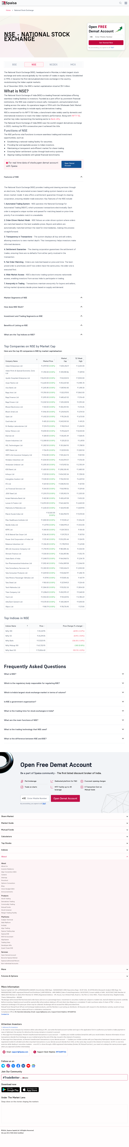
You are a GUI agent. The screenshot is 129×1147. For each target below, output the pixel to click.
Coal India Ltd (11, 421)
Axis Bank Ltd (11, 388)
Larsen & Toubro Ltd (13, 503)
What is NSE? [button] (10, 674)
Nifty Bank (9, 640)
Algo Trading (5, 928)
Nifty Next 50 (11, 650)
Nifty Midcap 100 (12, 645)
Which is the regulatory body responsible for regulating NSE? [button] (32, 683)
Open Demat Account (69, 164)
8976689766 (61, 1052)
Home (8, 10)
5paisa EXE (5, 934)
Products (4, 896)
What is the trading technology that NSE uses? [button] (25, 729)
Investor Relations (7, 869)
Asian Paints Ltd (12, 383)
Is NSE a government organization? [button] (20, 701)
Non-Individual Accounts (9, 963)
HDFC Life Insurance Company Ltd (19, 455)
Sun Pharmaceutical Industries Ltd (19, 563)
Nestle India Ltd (12, 525)
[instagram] (8, 1066)
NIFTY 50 (76, 115)
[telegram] (3, 1066)
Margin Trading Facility (9, 913)
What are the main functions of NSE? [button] (21, 720)
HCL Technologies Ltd (14, 445)
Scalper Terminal (7, 920)
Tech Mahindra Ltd (13, 587)
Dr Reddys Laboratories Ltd (16, 426)
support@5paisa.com (20, 1052)
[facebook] (18, 1066)
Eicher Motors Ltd (13, 431)
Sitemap (4, 878)
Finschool (4, 880)
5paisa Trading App (8, 931)
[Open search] (120, 3)
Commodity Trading (8, 904)
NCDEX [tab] (53, 64)
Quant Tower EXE (7, 948)
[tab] (43, 177)
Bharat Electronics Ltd (14, 407)
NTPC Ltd (9, 530)
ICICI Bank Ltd (11, 469)
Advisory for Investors (10, 1027)
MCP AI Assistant (7, 937)
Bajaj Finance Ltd (12, 397)
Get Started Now (106, 43)
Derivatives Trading (8, 901)
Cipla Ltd (9, 416)
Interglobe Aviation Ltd (14, 479)
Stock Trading (6, 899)
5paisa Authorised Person (10, 961)
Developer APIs (6, 945)
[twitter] (13, 1066)
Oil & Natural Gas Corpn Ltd (16, 534)
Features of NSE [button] (11, 177)
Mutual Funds (6, 907)
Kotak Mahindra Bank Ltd (15, 498)
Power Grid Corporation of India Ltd (19, 539)
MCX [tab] (73, 64)
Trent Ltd (9, 597)
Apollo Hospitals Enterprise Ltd (18, 378)
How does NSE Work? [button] (14, 307)
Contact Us (5, 1014)
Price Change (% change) (72, 626)
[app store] (30, 1090)
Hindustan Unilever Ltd (14, 464)
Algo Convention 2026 (8, 872)
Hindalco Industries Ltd (14, 460)
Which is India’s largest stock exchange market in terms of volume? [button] (35, 692)
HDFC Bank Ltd (11, 450)
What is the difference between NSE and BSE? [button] (25, 738)
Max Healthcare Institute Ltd (17, 520)
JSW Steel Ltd (11, 493)
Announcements (7, 892)
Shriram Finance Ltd (13, 554)
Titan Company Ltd (13, 592)
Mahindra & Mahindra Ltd (15, 508)
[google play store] (10, 1090)
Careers (4, 875)
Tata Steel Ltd (11, 582)
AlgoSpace (5, 940)
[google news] (33, 1066)
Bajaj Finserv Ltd (12, 402)
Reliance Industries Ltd (14, 544)
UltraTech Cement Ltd (14, 602)
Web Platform (6, 922)
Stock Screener (6, 910)
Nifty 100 (9, 631)
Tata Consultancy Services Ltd (17, 568)
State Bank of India (13, 558)
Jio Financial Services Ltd (15, 489)
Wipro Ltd (9, 606)
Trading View (5, 942)
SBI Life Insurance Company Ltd (18, 549)
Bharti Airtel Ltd (12, 412)
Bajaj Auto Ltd (11, 392)
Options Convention (8, 883)
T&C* (112, 47)
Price (41, 626)
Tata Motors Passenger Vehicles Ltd (20, 578)
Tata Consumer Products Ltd (16, 573)
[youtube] (28, 1066)
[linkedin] (23, 1066)
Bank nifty (55, 119)
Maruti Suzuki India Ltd (14, 514)
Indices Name (11, 626)
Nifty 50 (9, 636)
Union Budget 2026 (7, 889)
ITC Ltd (8, 484)
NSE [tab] (34, 64)
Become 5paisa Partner (9, 958)
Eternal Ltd (10, 436)
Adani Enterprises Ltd (14, 366)
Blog (2, 886)
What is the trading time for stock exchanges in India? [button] (29, 711)
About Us (4, 866)
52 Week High (78, 359)
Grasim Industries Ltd (14, 440)
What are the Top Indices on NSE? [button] (19, 334)
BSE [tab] (14, 64)
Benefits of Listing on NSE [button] (16, 325)
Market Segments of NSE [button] (15, 297)
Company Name (12, 361)
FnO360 (3, 925)
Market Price (48, 361)
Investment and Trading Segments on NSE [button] (23, 316)
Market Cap (64, 359)
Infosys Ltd (10, 474)
